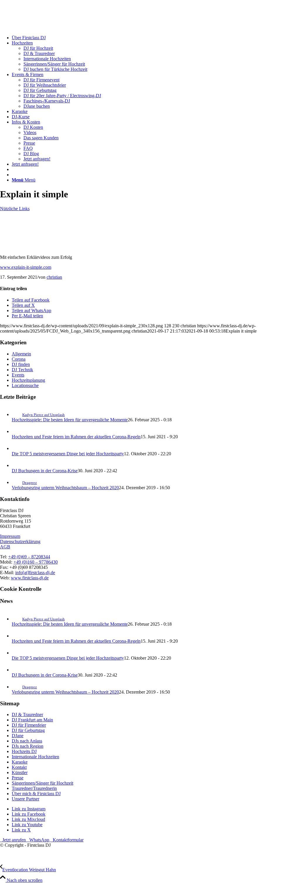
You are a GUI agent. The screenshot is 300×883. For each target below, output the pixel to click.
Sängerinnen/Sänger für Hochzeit (42, 783)
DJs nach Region (27, 746)
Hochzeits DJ (24, 751)
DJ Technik (22, 369)
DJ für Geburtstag (28, 730)
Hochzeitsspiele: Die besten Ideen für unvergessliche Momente (70, 419)
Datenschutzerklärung (20, 541)
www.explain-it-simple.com (25, 267)
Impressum (10, 536)
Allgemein (21, 353)
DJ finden (21, 364)
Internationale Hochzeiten (35, 756)
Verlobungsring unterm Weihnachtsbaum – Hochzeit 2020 (65, 487)
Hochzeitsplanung (28, 380)
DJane (17, 735)
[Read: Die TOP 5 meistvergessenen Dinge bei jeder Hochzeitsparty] (17, 448)
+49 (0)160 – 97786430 (35, 561)
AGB (5, 546)
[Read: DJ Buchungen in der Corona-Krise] (17, 465)
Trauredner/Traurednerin (34, 788)
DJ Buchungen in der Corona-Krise (45, 470)
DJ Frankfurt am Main (32, 719)
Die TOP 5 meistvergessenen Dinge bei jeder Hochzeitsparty (68, 453)
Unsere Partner (25, 798)
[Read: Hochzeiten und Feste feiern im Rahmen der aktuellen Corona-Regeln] (17, 431)
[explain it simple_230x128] (33, 247)
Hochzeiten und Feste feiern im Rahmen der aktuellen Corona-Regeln (76, 436)
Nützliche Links (15, 208)
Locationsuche (25, 385)
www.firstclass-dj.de (30, 577)
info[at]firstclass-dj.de (35, 572)
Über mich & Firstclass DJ (36, 793)
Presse (17, 777)
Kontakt (19, 767)
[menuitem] (156, 37)
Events (18, 374)
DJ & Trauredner (27, 714)
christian (54, 277)
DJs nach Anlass (27, 740)
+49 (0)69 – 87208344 (29, 556)
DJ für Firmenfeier (29, 725)
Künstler (20, 772)
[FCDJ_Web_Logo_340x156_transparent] (44, 27)
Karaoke (20, 761)
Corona (18, 359)
